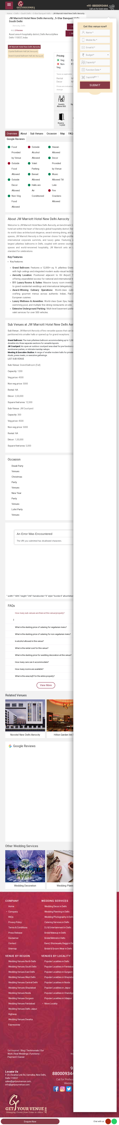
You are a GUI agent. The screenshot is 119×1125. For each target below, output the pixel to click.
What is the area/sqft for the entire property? (35, 676)
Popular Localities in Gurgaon (58, 972)
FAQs (71, 133)
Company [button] (13, 911)
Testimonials (32, 1050)
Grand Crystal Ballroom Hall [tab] (26, 56)
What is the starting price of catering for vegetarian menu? (41, 627)
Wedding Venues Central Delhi (23, 982)
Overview (12, 133)
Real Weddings (21, 1053)
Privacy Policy (15, 922)
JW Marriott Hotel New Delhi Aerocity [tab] (24, 47)
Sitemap (12, 948)
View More (46, 685)
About (23, 133)
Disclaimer (13, 938)
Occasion (52, 133)
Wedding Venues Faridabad (21, 1003)
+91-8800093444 (97, 5)
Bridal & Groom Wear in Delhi (58, 948)
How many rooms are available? (29, 669)
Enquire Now (30, 1121)
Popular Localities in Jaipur (57, 988)
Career (21, 1057)
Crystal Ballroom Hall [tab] (23, 51)
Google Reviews (16, 139)
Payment (12, 1057)
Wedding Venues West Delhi (21, 977)
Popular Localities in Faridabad (59, 966)
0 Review (17, 30)
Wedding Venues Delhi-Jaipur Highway (22, 1011)
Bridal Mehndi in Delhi (54, 938)
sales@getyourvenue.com (18, 1081)
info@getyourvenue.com (17, 1084)
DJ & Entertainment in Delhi (57, 927)
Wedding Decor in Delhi (55, 906)
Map (62, 133)
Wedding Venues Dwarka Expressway (20, 1022)
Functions (34, 1053)
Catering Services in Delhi (56, 922)
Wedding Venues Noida (19, 993)
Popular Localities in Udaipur (58, 998)
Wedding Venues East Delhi (21, 972)
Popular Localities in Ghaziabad (59, 977)
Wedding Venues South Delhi (22, 966)
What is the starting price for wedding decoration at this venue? (43, 655)
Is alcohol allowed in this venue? (29, 641)
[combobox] (95, 55)
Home (11, 906)
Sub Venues (36, 133)
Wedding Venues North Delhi (22, 961)
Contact (12, 943)
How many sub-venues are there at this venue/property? (40, 613)
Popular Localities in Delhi (56, 961)
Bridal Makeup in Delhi (55, 933)
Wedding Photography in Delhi (59, 917)
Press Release (15, 933)
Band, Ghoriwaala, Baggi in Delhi (59, 943)
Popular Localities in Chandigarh (60, 993)
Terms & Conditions (17, 927)
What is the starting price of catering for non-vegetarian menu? (43, 634)
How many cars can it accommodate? (32, 662)
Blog (23, 1050)
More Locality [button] (50, 1003)
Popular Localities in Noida (57, 982)
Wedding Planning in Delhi (56, 911)
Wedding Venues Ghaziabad (22, 988)
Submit (95, 85)
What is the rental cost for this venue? (31, 648)
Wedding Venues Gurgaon (21, 998)
